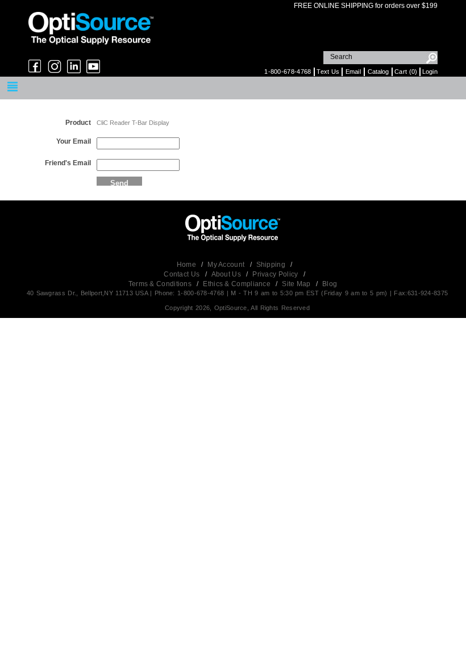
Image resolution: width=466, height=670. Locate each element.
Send (119, 182)
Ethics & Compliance (237, 284)
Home (187, 265)
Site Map (297, 284)
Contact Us (182, 274)
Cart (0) (405, 71)
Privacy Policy (276, 274)
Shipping (272, 265)
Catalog (378, 71)
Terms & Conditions (161, 284)
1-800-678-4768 (287, 71)
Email (353, 71)
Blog (329, 284)
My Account (226, 265)
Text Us (328, 71)
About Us (227, 274)
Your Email (73, 141)
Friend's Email (68, 163)
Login (430, 71)
